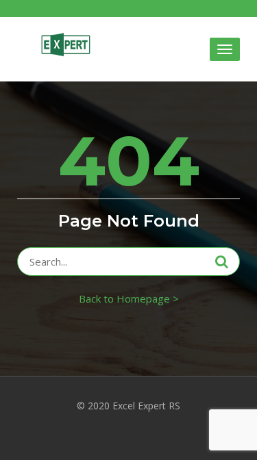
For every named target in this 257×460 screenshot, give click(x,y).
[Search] (222, 261)
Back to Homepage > (129, 298)
